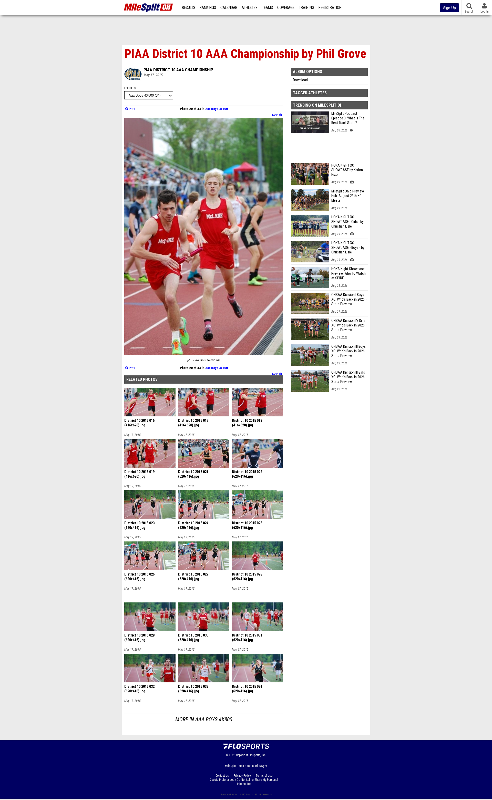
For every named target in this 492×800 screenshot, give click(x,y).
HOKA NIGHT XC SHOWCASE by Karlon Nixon (347, 170)
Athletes (250, 7)
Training (306, 7)
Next (275, 115)
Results (188, 7)
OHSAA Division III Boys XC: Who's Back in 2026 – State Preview (349, 351)
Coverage (285, 7)
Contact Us (222, 775)
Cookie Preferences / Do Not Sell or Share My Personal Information (244, 782)
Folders (130, 88)
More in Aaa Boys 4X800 (203, 719)
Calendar (228, 7)
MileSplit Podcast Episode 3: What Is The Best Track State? (347, 118)
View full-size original (206, 360)
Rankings (208, 7)
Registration (330, 7)
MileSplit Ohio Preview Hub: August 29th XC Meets (347, 196)
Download (300, 80)
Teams (267, 7)
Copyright (242, 755)
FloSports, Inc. (257, 755)
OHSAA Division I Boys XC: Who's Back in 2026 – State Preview (349, 299)
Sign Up (449, 8)
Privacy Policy (242, 775)
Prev (131, 109)
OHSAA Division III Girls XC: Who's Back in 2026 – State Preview (349, 377)
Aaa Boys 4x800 (216, 109)
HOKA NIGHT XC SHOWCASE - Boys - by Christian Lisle (347, 247)
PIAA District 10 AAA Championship (178, 69)
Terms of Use (264, 775)
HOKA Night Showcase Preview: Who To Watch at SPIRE (348, 273)
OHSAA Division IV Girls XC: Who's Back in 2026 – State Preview (349, 325)
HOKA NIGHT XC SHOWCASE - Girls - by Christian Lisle (347, 222)
